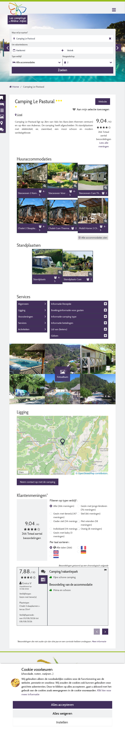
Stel (90, 513)
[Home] (17, 8)
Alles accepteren (62, 705)
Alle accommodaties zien (94, 237)
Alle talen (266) (64, 547)
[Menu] (113, 10)
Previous (7, 47)
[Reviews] (43, 571)
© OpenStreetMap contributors (91, 473)
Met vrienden (89, 523)
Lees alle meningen (103, 144)
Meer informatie (99, 641)
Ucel (19, 115)
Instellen (62, 722)
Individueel (66, 528)
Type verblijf (16, 56)
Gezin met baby (62, 534)
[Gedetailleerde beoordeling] (43, 580)
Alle (63, 505)
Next (117, 47)
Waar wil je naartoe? (20, 32)
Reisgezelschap (68, 56)
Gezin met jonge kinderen (94, 507)
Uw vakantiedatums (20, 44)
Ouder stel (66, 521)
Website (102, 101)
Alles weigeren (62, 713)
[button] (62, 442)
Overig (91, 528)
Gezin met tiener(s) (65, 515)
